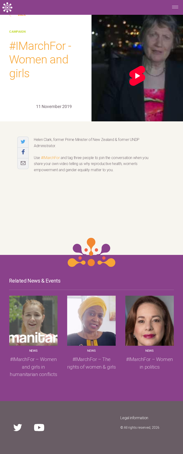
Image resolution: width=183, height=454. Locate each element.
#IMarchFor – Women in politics (149, 363)
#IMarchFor (50, 157)
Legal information (134, 418)
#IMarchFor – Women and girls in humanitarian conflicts (33, 366)
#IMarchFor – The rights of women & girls (91, 363)
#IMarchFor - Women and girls (40, 59)
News (33, 350)
